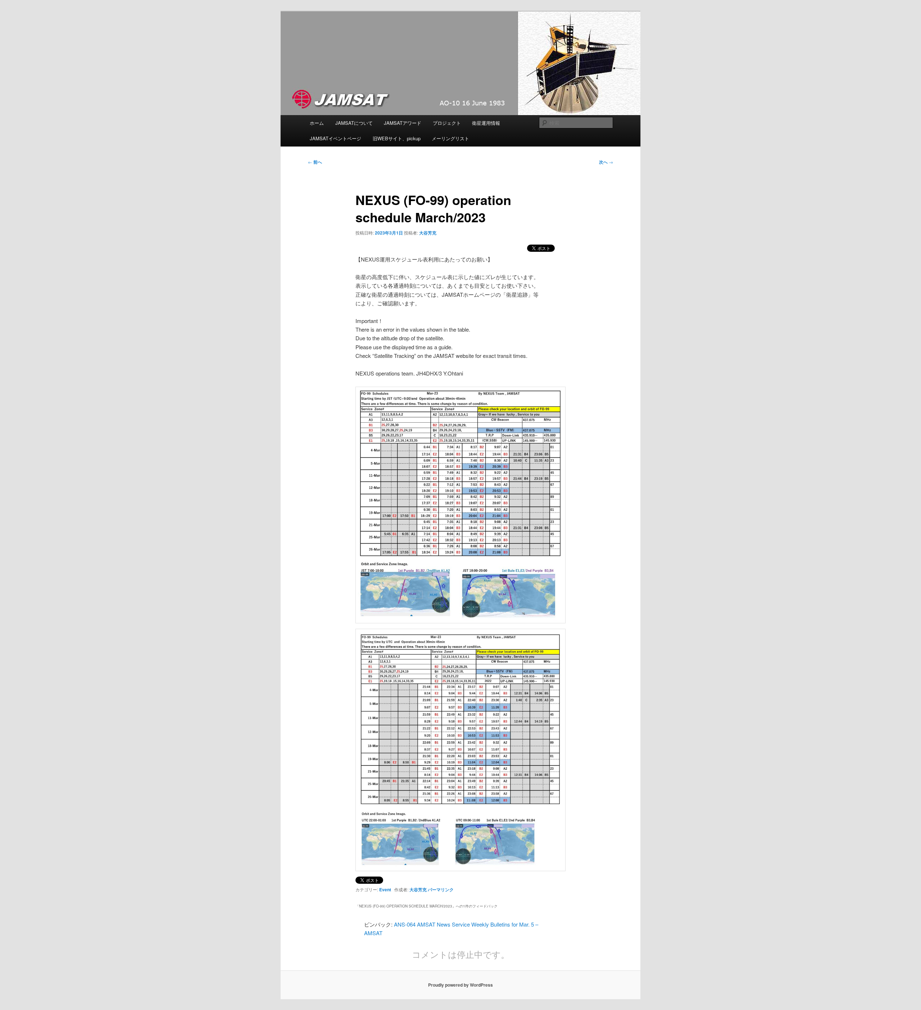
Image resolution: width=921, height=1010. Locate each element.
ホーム (317, 122)
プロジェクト (447, 122)
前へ (315, 162)
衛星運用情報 (486, 122)
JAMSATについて (354, 122)
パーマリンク (441, 889)
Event (385, 889)
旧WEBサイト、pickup (397, 138)
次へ (606, 162)
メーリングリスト (450, 138)
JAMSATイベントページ (335, 138)
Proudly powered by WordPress (460, 985)
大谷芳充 (427, 232)
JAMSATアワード (402, 122)
